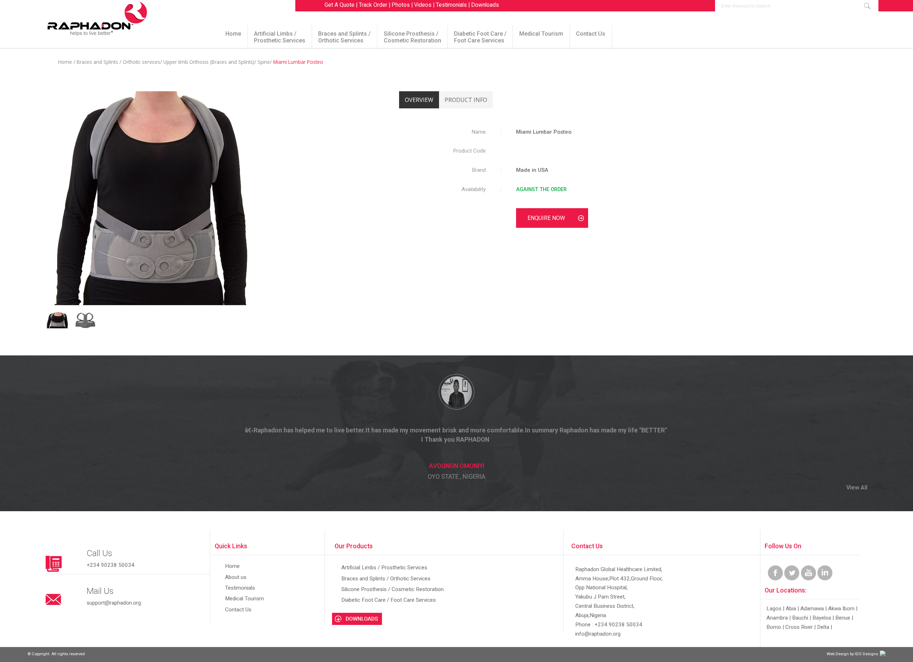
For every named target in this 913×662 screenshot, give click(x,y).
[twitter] (792, 579)
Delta (823, 627)
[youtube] (808, 579)
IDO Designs (866, 654)
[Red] (59, 326)
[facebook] (775, 579)
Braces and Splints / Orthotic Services (344, 37)
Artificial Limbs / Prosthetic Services (279, 37)
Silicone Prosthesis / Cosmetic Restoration (412, 37)
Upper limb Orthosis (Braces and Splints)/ (210, 61)
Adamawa (812, 608)
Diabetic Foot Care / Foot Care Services (480, 37)
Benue (842, 618)
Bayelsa (821, 618)
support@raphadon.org (114, 603)
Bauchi (800, 618)
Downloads (485, 4)
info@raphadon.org (598, 634)
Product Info (466, 100)
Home (233, 33)
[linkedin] (825, 579)
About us (235, 577)
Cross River (799, 627)
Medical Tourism (541, 33)
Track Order (373, 4)
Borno (773, 627)
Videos (423, 4)
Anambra (777, 618)
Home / (66, 61)
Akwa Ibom (841, 608)
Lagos (773, 608)
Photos (401, 4)
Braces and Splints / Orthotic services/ (120, 61)
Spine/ (265, 61)
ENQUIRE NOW (546, 218)
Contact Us (590, 33)
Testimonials (451, 4)
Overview (419, 100)
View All (856, 487)
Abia (791, 608)
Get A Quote (340, 4)
